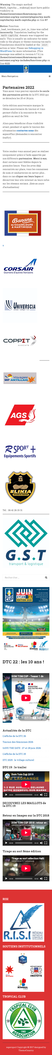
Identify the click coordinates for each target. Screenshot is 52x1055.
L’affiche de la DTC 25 (14, 753)
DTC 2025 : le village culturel (18, 760)
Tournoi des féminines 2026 (18, 741)
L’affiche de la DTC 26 (14, 736)
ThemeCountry (26, 1050)
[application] (26, 784)
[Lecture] (6, 794)
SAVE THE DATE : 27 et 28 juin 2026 (22, 748)
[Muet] (41, 794)
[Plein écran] (45, 794)
